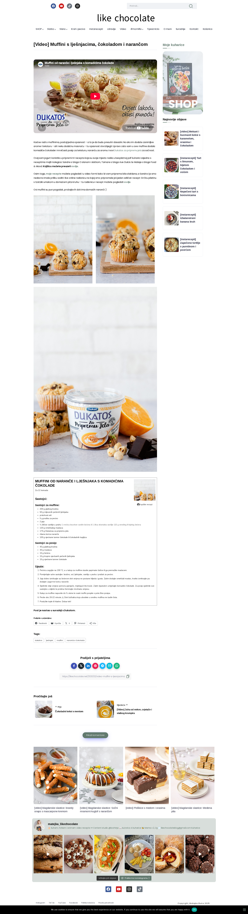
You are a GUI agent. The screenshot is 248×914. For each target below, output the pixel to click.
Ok (194, 909)
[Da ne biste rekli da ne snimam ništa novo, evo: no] (78, 854)
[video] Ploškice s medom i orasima (145, 808)
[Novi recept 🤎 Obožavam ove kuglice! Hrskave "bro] (199, 854)
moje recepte (53, 173)
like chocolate (126, 18)
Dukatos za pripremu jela (128, 150)
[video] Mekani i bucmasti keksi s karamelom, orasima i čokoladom (190, 138)
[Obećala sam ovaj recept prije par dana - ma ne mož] (48, 854)
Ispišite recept (146, 504)
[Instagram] (77, 6)
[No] (244, 909)
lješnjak (49, 640)
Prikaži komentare (95, 735)
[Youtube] (61, 6)
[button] (63, 239)
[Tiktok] (69, 6)
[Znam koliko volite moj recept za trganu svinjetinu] (108, 854)
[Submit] (191, 5)
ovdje (127, 182)
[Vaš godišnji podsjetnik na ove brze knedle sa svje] (169, 854)
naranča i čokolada (76, 640)
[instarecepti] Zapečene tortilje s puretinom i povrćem (190, 244)
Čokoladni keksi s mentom (69, 711)
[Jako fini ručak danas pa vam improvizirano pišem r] (139, 854)
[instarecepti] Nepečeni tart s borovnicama (189, 192)
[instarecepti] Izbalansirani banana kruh (188, 218)
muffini (60, 640)
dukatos (38, 640)
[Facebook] (53, 6)
